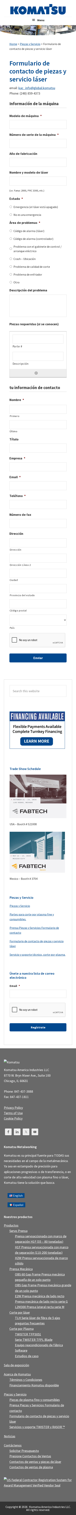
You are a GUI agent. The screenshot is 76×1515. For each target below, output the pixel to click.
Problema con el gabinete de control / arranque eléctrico (37, 249)
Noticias (9, 1436)
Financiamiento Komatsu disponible (34, 1385)
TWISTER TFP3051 (28, 1334)
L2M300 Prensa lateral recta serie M (39, 1307)
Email (15, 477)
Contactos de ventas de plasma (31, 1467)
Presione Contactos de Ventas (30, 1456)
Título (13, 439)
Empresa (17, 458)
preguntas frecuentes (30, 1323)
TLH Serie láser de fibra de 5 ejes (37, 1318)
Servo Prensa (18, 1231)
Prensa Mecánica (21, 1269)
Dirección (16, 533)
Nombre (16, 400)
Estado (16, 198)
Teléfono (17, 496)
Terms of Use (13, 1113)
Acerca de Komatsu (17, 1374)
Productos (11, 1225)
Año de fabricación (23, 153)
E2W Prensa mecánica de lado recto (39, 1296)
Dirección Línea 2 (20, 565)
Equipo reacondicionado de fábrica (39, 1345)
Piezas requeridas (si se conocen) (34, 324)
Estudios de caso (27, 1356)
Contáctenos (13, 1445)
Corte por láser (19, 1312)
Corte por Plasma (21, 1329)
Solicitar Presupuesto (24, 1451)
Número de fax (20, 514)
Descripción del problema (28, 290)
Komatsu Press (38, 9)
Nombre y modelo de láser (28, 172)
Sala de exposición (16, 1365)
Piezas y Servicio (20, 906)
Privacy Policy (13, 1107)
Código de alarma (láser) (28, 231)
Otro (16, 282)
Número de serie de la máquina (34, 134)
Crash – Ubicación (24, 259)
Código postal (18, 610)
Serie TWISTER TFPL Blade (33, 1339)
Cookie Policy (13, 1118)
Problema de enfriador (27, 274)
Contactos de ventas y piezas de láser (35, 1462)
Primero (15, 416)
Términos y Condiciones (25, 1379)
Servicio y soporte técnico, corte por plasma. (37, 954)
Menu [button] (40, 20)
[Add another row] (36, 373)
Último (14, 431)
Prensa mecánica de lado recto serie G (41, 1301)
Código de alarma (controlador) (33, 239)
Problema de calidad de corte (31, 267)
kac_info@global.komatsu (36, 88)
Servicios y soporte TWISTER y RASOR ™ (37, 1427)
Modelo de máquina (25, 116)
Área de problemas (24, 222)
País (12, 627)
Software (21, 1350)
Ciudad (14, 580)
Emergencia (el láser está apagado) (35, 207)
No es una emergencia (27, 215)
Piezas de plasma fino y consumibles (34, 1400)
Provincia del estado (22, 595)
